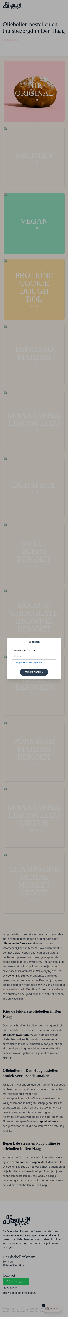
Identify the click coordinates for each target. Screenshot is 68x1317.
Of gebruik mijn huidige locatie (29, 662)
